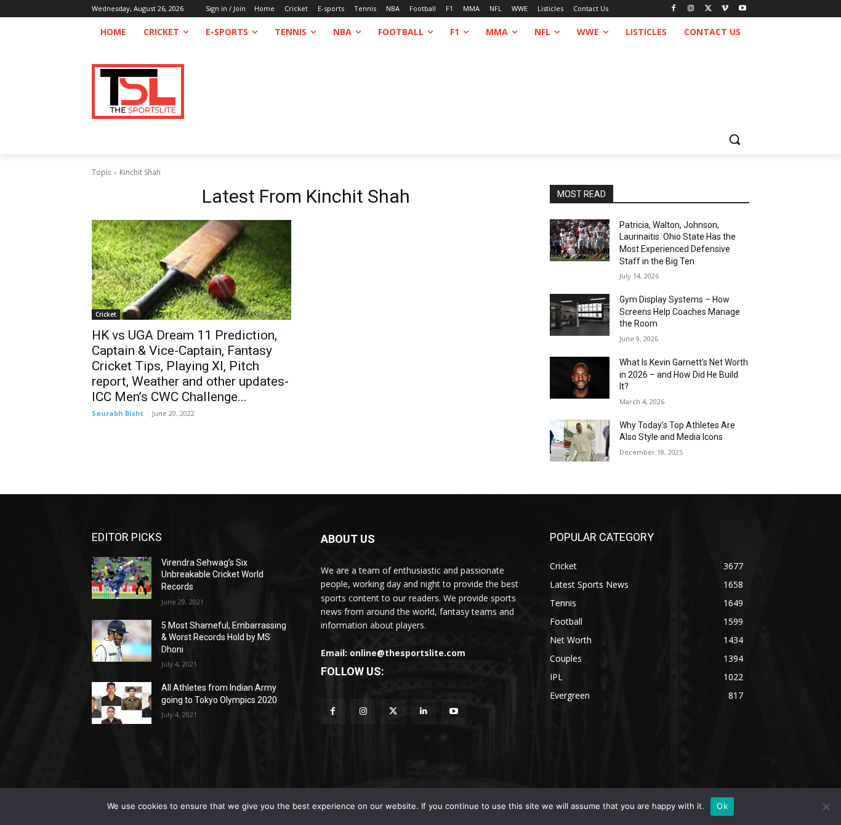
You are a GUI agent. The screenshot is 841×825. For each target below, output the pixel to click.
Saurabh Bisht (117, 413)
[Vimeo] (725, 9)
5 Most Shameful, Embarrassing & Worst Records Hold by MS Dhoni (223, 637)
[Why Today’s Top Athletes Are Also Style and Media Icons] (580, 440)
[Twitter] (393, 711)
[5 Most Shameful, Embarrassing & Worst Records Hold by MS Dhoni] (121, 641)
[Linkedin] (424, 711)
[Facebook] (674, 9)
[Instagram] (691, 9)
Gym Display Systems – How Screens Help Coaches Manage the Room (679, 311)
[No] (825, 806)
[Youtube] (742, 9)
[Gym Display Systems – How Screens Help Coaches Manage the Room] (580, 315)
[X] (708, 9)
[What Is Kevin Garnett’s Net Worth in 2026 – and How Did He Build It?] (580, 378)
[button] (734, 139)
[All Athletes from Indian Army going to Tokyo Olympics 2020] (121, 703)
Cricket (105, 314)
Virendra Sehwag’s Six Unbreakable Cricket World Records (212, 574)
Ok (722, 806)
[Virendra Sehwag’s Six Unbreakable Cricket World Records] (121, 578)
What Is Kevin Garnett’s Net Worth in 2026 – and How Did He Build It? (683, 374)
